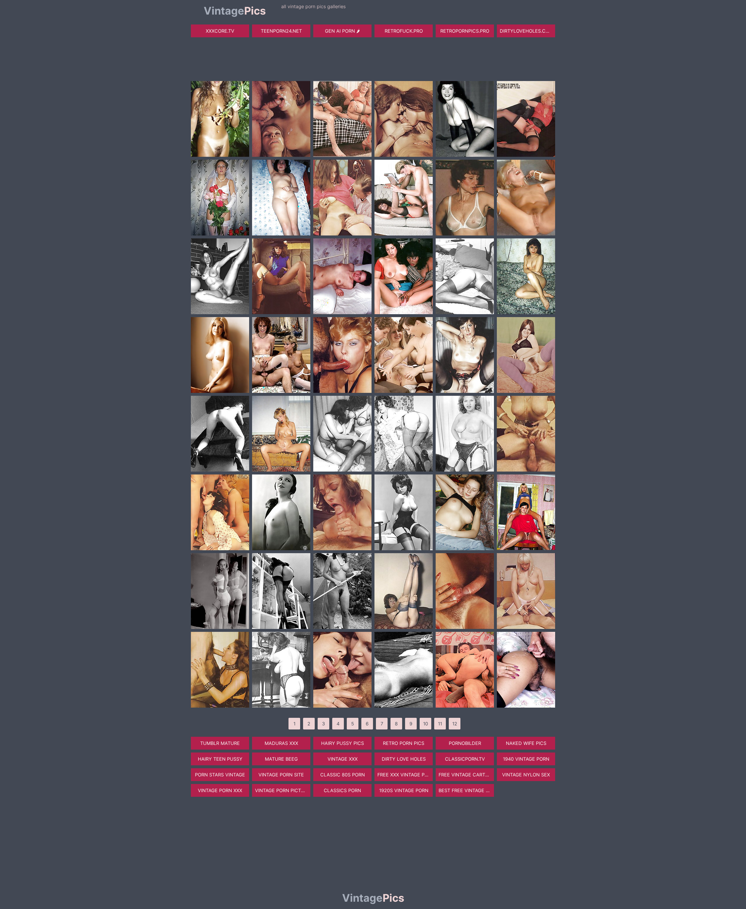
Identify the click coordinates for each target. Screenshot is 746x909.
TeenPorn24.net (281, 31)
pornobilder (465, 743)
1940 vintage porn (526, 759)
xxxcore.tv (220, 31)
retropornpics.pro (464, 31)
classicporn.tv (465, 759)
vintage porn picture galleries (282, 790)
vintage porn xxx (220, 790)
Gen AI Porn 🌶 (342, 31)
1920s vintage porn (403, 790)
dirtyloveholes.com (526, 31)
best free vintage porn (466, 790)
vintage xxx (343, 759)
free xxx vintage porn (405, 775)
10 (425, 724)
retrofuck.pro (404, 31)
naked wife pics (526, 743)
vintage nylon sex (526, 775)
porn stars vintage (220, 775)
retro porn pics (403, 743)
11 (440, 724)
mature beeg (281, 759)
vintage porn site (281, 775)
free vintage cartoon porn (466, 775)
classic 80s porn (342, 775)
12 (454, 724)
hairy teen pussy (220, 759)
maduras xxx (281, 743)
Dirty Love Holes (404, 759)
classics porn (342, 790)
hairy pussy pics (342, 743)
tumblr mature (220, 743)
